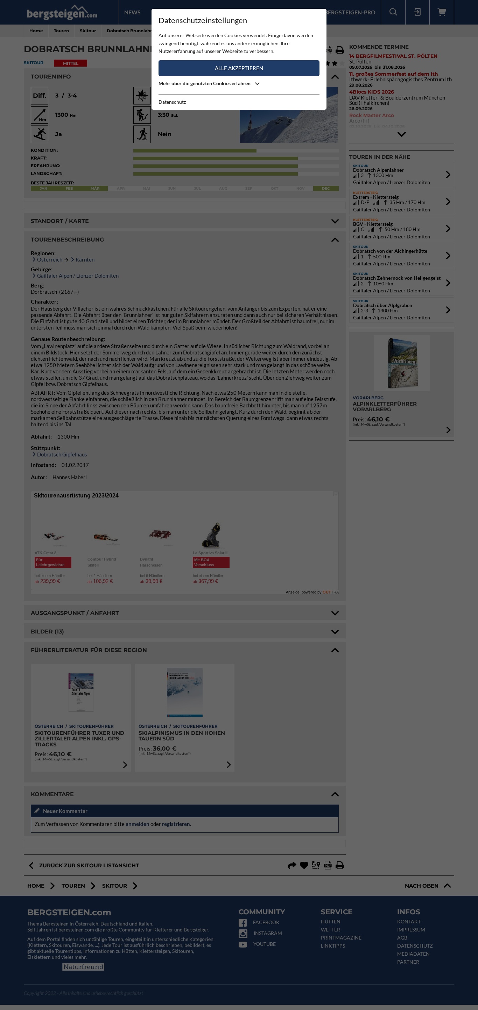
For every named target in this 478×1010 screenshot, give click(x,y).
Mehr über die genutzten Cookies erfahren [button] (205, 83)
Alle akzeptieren (239, 68)
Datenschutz (172, 102)
